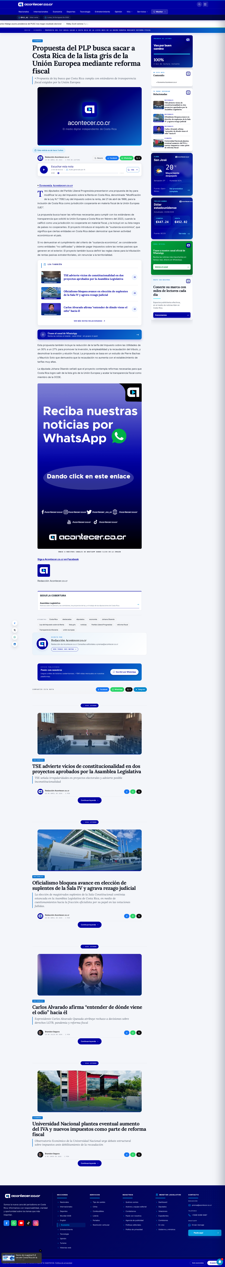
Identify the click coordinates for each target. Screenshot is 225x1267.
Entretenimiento (102, 12)
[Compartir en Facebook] (14, 623)
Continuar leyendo (88, 800)
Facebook (103, 689)
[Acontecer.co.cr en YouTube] (21, 1223)
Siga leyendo (91, 705)
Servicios (141, 12)
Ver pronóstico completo (176, 189)
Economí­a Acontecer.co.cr (55, 185)
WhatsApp (118, 689)
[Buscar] (199, 4)
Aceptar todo (215, 1263)
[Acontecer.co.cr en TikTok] (28, 1223)
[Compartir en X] (14, 630)
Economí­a (38, 30)
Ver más (182, 233)
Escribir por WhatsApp (126, 672)
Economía (57, 12)
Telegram (141, 689)
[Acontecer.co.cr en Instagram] (36, 1223)
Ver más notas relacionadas (88, 321)
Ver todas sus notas (63, 649)
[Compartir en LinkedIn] (14, 644)
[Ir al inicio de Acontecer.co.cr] (23, 1196)
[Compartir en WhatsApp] (14, 637)
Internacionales (41, 12)
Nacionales (24, 12)
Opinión (118, 12)
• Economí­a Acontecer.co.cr (166, 82)
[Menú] (205, 4)
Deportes (71, 12)
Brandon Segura (52, 1032)
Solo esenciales (198, 1263)
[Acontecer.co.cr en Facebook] (6, 1223)
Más (129, 12)
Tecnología (85, 12)
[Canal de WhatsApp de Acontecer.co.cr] (14, 1223)
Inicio (27, 30)
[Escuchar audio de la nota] (44, 170)
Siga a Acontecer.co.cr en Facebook (58, 559)
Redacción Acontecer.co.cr (57, 157)
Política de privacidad (63, 1263)
